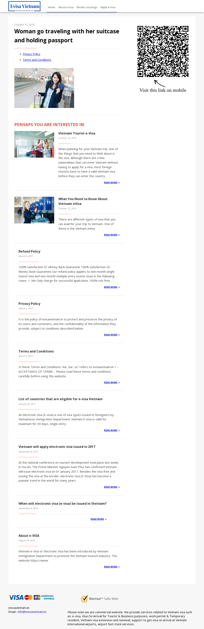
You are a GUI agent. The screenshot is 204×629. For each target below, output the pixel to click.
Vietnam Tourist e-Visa (76, 133)
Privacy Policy (31, 54)
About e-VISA (29, 535)
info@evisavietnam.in (32, 612)
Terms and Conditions (37, 60)
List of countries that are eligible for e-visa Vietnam (61, 399)
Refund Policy (29, 251)
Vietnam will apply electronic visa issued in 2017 (57, 446)
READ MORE (110, 182)
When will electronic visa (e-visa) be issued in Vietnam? (63, 503)
